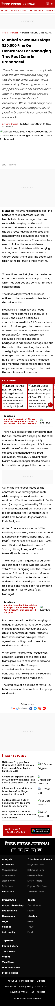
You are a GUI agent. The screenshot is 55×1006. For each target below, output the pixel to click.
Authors (41, 991)
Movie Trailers (35, 880)
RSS (33, 991)
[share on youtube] (39, 850)
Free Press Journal (19, 3)
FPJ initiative (9, 910)
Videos (6, 956)
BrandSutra (9, 899)
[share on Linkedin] (26, 850)
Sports (31, 899)
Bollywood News (36, 864)
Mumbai (14, 33)
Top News (7, 940)
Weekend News (11, 967)
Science (6, 926)
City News (8, 864)
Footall (31, 910)
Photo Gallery (10, 946)
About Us (12, 980)
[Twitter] (35, 708)
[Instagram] (39, 708)
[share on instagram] (33, 850)
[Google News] (19, 708)
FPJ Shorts (36, 10)
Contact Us (41, 986)
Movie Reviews (35, 875)
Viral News (8, 962)
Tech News (8, 951)
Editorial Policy (26, 980)
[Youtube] (44, 708)
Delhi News (7, 886)
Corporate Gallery (13, 905)
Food (30, 932)
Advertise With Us (19, 991)
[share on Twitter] (20, 850)
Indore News (8, 875)
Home (4, 10)
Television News (36, 891)
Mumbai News (18, 10)
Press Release (10, 972)
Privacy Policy (26, 986)
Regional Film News (38, 886)
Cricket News (34, 905)
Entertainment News (40, 859)
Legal (5, 921)
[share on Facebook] (13, 850)
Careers (41, 980)
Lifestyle (33, 916)
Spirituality (8, 932)
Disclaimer (10, 986)
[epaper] (47, 4)
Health (31, 921)
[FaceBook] (30, 708)
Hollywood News (36, 870)
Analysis (7, 859)
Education (8, 891)
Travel (31, 926)
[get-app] (51, 4)
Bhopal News (8, 880)
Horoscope (8, 916)
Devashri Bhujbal (10, 124)
